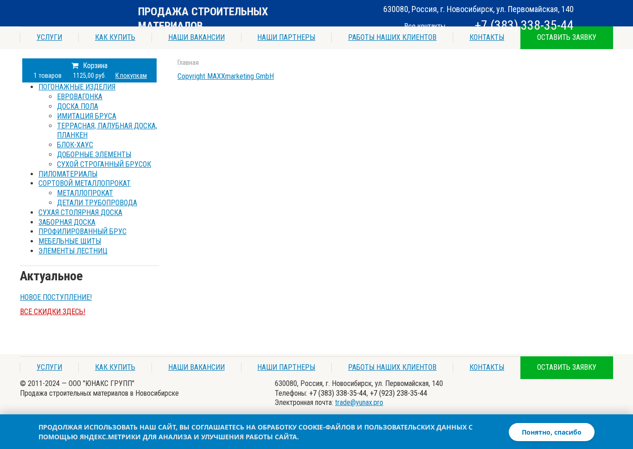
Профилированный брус (82, 231)
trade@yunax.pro (359, 402)
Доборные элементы (94, 154)
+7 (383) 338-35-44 (524, 25)
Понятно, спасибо (552, 432)
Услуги (49, 37)
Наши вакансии (196, 37)
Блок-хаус (75, 144)
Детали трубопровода (97, 202)
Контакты (486, 37)
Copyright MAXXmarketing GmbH (225, 76)
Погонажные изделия (76, 86)
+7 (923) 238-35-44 (398, 393)
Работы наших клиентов (392, 37)
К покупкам (131, 75)
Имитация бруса (86, 116)
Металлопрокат (85, 193)
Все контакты (424, 26)
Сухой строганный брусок (104, 164)
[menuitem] (98, 125)
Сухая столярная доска (80, 212)
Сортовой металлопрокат (84, 183)
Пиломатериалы (67, 174)
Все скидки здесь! (52, 311)
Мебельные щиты (69, 241)
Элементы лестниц (73, 251)
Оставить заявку (566, 37)
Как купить (115, 37)
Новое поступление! (56, 297)
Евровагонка (79, 96)
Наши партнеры (286, 37)
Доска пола (77, 106)
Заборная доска (66, 222)
